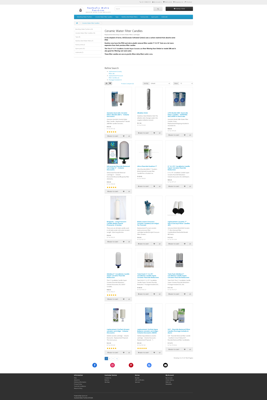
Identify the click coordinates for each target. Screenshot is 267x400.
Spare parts (154, 17)
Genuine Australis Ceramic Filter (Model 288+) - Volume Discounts (118, 114)
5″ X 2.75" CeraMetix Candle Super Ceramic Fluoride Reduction (179, 168)
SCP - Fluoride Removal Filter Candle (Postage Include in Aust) (179, 331)
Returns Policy (78, 388)
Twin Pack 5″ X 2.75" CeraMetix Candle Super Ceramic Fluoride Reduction (148, 275)
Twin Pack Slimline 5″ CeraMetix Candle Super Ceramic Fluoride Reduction (178, 275)
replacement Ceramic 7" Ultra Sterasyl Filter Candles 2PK (179, 223)
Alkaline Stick (142, 113)
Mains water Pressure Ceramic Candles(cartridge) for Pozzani (148, 223)
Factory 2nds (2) (80, 45)
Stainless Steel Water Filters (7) (84, 41)
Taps (116, 17)
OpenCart (84, 396)
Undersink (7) (79, 52)
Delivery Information (80, 382)
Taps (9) (77, 37)
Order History (170, 380)
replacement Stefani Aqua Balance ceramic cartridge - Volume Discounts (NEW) (148, 331)
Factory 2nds (144, 17)
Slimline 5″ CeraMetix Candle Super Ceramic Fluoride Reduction (118, 275)
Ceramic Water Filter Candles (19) (85, 33)
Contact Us (108, 378)
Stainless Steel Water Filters (129, 17)
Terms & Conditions (80, 386)
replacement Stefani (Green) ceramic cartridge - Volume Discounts (118, 331)
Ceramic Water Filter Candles (103, 17)
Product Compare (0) (127, 84)
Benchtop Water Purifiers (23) (84, 29)
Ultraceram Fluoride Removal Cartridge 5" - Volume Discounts (118, 168)
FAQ (75, 378)
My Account (169, 378)
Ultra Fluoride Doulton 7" (147, 166)
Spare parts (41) (80, 48)
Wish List (168, 382)
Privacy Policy (78, 384)
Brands (137, 378)
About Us (77, 380)
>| (117, 358)
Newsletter (169, 384)
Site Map (107, 382)
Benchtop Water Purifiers (84, 17)
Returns (107, 380)
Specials (137, 382)
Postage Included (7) (115, 80)
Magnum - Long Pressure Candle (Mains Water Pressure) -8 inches (116, 223)
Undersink (164, 17)
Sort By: (146, 83)
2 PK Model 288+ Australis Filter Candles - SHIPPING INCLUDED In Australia (178, 114)
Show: (176, 83)
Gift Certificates (139, 380)
